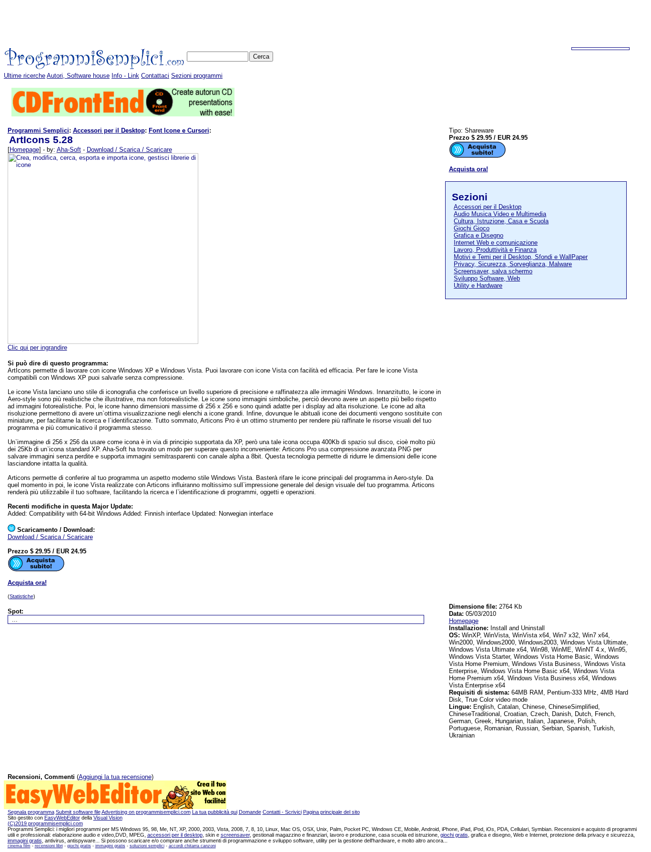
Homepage (24, 149)
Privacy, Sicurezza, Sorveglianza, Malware (513, 264)
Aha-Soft (69, 149)
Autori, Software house (78, 75)
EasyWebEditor (62, 818)
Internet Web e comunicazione (496, 242)
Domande (250, 812)
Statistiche (21, 596)
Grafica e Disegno (478, 235)
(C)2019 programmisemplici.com (45, 823)
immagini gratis (25, 840)
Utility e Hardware (478, 285)
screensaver (235, 835)
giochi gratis (454, 835)
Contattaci (155, 75)
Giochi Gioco (471, 228)
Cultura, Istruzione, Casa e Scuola (501, 221)
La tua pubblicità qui (214, 812)
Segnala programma (31, 812)
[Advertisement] (473, 25)
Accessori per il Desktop (109, 130)
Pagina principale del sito (331, 812)
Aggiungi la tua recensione (115, 776)
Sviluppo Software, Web (487, 278)
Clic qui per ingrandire (37, 347)
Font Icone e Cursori (179, 130)
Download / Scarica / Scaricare (129, 149)
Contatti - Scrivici (282, 812)
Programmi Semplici (38, 130)
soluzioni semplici (147, 845)
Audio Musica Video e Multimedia (500, 214)
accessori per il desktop (175, 835)
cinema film (19, 845)
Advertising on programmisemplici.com (146, 812)
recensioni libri (49, 845)
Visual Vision (107, 818)
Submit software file (78, 812)
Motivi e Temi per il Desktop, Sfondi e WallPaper (521, 256)
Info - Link (125, 75)
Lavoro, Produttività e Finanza (495, 249)
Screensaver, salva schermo (493, 271)
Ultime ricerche (24, 75)
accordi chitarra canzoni (192, 845)
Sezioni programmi (197, 75)
